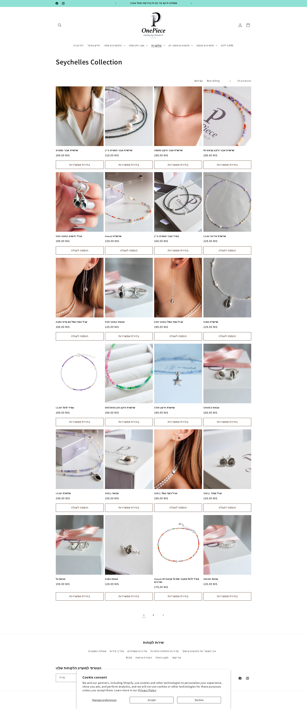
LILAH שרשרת (63, 493)
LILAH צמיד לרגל (65, 407)
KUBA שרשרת (210, 322)
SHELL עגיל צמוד (212, 493)
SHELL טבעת (112, 493)
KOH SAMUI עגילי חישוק (69, 236)
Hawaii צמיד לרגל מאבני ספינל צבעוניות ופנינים (176, 581)
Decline (199, 700)
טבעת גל (60, 579)
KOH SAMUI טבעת (115, 322)
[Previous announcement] (116, 3)
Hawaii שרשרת (113, 236)
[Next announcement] (191, 3)
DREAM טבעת (210, 579)
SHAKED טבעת (211, 407)
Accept (152, 700)
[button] (60, 25)
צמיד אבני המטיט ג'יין (166, 236)
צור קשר (176, 657)
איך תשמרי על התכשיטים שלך (199, 651)
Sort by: (198, 80)
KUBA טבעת (111, 579)
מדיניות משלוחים (137, 651)
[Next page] (163, 615)
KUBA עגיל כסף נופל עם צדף (71, 322)
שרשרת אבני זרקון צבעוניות (218, 150)
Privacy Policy (147, 690)
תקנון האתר (162, 657)
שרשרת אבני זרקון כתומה (168, 150)
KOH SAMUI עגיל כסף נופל (168, 322)
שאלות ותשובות (97, 651)
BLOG (129, 657)
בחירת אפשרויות (79, 164)
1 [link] (144, 615)
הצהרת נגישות (144, 657)
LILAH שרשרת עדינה (214, 236)
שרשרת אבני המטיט (67, 150)
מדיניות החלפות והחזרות (164, 651)
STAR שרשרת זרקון (164, 407)
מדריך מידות (117, 651)
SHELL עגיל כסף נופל (165, 493)
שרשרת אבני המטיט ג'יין (118, 150)
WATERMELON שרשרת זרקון (120, 407)
